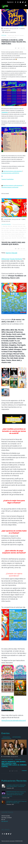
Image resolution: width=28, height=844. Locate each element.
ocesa (7, 37)
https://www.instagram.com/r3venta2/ (9, 187)
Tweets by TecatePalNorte (7, 179)
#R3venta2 (5, 259)
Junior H (24, 230)
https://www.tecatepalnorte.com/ (13, 720)
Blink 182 (17, 35)
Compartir (24, 770)
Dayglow (7, 228)
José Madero (12, 230)
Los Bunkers (21, 232)
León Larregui (15, 232)
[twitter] (23, 2)
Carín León (20, 226)
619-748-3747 (4, 821)
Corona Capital (18, 759)
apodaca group (11, 35)
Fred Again (22, 228)
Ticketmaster (4, 112)
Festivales (21, 35)
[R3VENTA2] (5, 7)
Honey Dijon (6, 230)
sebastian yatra (8, 237)
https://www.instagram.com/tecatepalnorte (12, 185)
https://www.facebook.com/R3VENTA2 (10, 173)
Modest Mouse (18, 234)
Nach (23, 234)
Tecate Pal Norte (12, 37)
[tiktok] (25, 2)
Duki (11, 228)
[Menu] (26, 6)
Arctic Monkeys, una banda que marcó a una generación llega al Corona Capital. (14, 764)
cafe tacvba (15, 226)
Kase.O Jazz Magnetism (6, 232)
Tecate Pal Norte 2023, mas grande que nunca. (13, 243)
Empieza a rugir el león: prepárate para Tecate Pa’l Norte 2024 (13, 42)
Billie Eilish (5, 226)
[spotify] (20, 2)
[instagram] (18, 2)
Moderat (13, 234)
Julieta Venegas (18, 230)
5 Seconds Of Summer (17, 224)
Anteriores (16, 737)
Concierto (4, 759)
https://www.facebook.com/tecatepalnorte (12, 171)
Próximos (6, 737)
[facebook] (15, 2)
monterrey (3, 37)
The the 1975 (19, 237)
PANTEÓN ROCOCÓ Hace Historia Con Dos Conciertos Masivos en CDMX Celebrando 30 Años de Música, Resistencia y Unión (14, 794)
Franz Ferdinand (15, 228)
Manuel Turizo (8, 234)
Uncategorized (6, 224)
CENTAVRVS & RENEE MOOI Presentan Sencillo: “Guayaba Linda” (16, 802)
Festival (3, 35)
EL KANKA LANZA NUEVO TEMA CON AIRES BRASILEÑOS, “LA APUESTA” (16, 785)
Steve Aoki (14, 237)
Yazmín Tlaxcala (11, 253)
